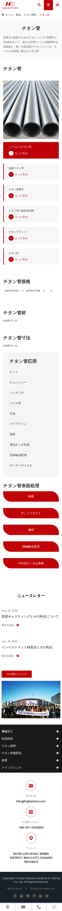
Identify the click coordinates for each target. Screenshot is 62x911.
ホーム (9, 15)
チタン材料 (30, 15)
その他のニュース (17, 674)
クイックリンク (12, 767)
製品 (18, 15)
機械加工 (7, 731)
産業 (4, 760)
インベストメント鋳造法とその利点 (27, 647)
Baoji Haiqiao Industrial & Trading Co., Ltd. (37, 880)
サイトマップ (14, 888)
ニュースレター (31, 596)
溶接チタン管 (16, 168)
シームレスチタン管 (20, 146)
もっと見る (21, 153)
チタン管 (44, 15)
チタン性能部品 (12, 753)
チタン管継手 (16, 189)
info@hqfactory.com (31, 801)
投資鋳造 (7, 739)
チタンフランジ (17, 231)
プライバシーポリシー (42, 888)
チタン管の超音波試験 (21, 210)
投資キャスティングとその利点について (30, 616)
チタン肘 (14, 253)
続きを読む (8, 625)
